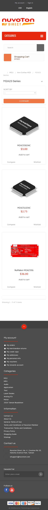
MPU (5, 381)
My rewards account (15, 365)
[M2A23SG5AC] (24, 126)
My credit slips (13, 352)
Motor (6, 399)
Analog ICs (8, 396)
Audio (6, 384)
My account (10, 338)
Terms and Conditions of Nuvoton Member (21, 425)
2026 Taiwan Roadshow (13, 403)
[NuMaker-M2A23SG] (24, 251)
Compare (11, 162)
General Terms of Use (13, 422)
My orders (11, 345)
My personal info (14, 358)
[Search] (40, 47)
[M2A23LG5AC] (24, 188)
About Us (7, 419)
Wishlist (37, 162)
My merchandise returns (16, 348)
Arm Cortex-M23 (24, 72)
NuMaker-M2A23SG (24, 270)
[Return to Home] (4, 72)
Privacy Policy (9, 431)
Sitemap (7, 437)
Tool (5, 390)
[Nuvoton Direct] (24, 21)
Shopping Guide (10, 434)
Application (8, 387)
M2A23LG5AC (24, 207)
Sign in (30, 3)
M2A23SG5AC (24, 145)
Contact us (8, 416)
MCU (11, 72)
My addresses (12, 355)
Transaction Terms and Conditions (18, 428)
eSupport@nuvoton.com (20, 457)
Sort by (8, 89)
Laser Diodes (9, 393)
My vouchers (12, 362)
